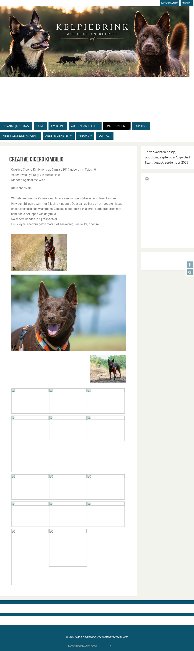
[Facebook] (190, 264)
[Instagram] (190, 272)
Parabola (103, 646)
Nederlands (169, 3)
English (186, 3)
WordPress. (119, 646)
